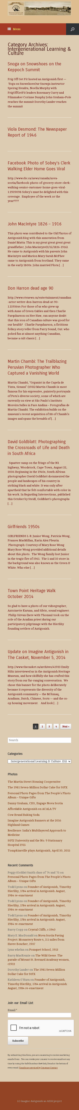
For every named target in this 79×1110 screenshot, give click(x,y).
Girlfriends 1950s (24, 526)
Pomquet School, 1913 (43, 949)
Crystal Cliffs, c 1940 (42, 929)
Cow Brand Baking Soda (24, 814)
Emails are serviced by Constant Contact (38, 1067)
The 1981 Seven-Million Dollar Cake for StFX (37, 787)
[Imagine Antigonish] (39, 8)
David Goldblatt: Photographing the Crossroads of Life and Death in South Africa (39, 447)
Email (12, 1010)
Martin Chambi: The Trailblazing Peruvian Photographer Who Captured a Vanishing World (37, 367)
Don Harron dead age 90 (30, 288)
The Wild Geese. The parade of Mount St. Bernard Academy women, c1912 (39, 960)
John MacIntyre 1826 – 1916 (34, 223)
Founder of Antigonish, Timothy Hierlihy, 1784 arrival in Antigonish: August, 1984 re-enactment (39, 891)
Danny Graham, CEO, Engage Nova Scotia (35, 803)
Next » (65, 726)
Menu (16, 29)
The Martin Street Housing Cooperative (34, 781)
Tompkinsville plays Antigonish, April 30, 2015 (39, 850)
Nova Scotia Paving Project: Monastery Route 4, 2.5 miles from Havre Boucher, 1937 (36, 940)
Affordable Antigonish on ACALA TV (32, 809)
